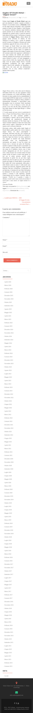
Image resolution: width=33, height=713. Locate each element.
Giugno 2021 (8, 438)
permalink (21, 190)
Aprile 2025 (7, 316)
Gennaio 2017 (8, 598)
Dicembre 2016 (8, 601)
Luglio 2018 (7, 540)
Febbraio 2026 (8, 288)
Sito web (5, 252)
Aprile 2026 (7, 282)
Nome (5, 240)
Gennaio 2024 (8, 356)
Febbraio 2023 (8, 387)
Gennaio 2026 (8, 292)
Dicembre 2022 (8, 394)
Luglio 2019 (7, 506)
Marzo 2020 (7, 486)
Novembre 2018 (8, 533)
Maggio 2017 (8, 584)
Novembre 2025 (8, 299)
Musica (19, 186)
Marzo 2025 (7, 319)
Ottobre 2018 (8, 537)
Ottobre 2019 (8, 503)
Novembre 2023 (8, 363)
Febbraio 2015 (8, 663)
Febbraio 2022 (8, 418)
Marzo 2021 (7, 448)
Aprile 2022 (7, 411)
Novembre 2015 (8, 635)
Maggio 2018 (8, 547)
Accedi (6, 676)
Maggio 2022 (8, 407)
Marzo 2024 (7, 350)
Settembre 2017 (8, 574)
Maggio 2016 (8, 615)
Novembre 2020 (8, 462)
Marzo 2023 (7, 384)
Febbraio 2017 (8, 595)
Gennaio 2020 (8, 493)
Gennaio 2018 (8, 561)
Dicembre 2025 (8, 295)
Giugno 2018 (8, 544)
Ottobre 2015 (8, 639)
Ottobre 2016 (8, 608)
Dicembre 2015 (8, 632)
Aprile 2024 (7, 346)
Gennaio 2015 (8, 666)
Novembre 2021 (8, 428)
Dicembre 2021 (8, 424)
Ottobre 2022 (8, 401)
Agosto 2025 (8, 309)
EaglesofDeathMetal (18, 188)
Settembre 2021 (8, 435)
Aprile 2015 (7, 656)
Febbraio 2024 (8, 353)
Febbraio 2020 (8, 489)
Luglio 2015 (7, 646)
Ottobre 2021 (8, 431)
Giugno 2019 (8, 510)
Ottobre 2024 (8, 336)
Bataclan (9, 188)
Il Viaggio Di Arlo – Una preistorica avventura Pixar (24, 202)
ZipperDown (6, 190)
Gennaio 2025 (8, 326)
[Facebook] (14, 703)
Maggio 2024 (8, 343)
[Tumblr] (16, 703)
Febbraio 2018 (8, 557)
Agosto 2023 (8, 370)
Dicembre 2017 (8, 564)
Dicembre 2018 (8, 530)
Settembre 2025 (8, 305)
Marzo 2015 (7, 659)
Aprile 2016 (7, 618)
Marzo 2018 (7, 554)
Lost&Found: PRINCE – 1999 (12, 198)
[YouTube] (18, 703)
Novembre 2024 (8, 333)
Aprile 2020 (7, 482)
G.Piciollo (24, 17)
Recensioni (24, 186)
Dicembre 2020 (8, 458)
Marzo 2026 (7, 285)
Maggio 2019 (8, 513)
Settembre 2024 (8, 339)
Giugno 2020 (8, 475)
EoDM (26, 188)
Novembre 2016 (8, 605)
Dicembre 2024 (8, 329)
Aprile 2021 (7, 445)
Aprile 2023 (7, 380)
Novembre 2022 (8, 397)
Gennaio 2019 (8, 527)
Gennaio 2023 (8, 390)
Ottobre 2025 (8, 302)
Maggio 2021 (8, 441)
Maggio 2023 (8, 377)
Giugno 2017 (8, 581)
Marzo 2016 (7, 622)
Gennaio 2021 (8, 455)
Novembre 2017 (8, 567)
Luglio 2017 (7, 578)
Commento (6, 217)
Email (5, 246)
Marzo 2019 (7, 520)
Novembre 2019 (8, 499)
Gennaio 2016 (8, 629)
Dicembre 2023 (8, 360)
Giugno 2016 (8, 612)
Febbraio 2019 (8, 523)
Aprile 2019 (7, 516)
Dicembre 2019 (8, 496)
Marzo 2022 (7, 414)
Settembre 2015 (8, 642)
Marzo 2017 (7, 591)
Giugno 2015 (8, 649)
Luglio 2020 (7, 472)
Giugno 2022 (8, 404)
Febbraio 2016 (8, 625)
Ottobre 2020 (8, 465)
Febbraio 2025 (8, 322)
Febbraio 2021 (8, 452)
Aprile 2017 (7, 588)
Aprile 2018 (7, 550)
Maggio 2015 (8, 652)
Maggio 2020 (8, 479)
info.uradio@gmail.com (16, 695)
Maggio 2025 (8, 312)
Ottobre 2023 (8, 367)
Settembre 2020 (8, 469)
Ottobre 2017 (8, 571)
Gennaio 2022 (8, 421)
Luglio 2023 (7, 373)
